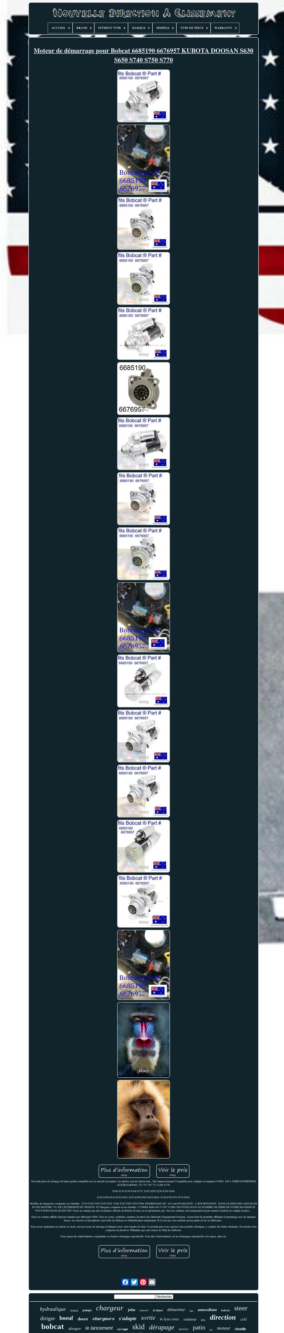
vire (191, 1310)
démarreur (176, 1309)
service (183, 1329)
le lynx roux (169, 1319)
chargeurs (103, 1319)
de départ (158, 1310)
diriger (47, 1318)
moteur (223, 1328)
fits (211, 1329)
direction (223, 1317)
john (131, 1310)
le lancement (99, 1328)
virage (122, 1329)
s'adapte (127, 1318)
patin (199, 1327)
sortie (148, 1317)
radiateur (190, 1319)
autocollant (207, 1309)
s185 (243, 1319)
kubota (225, 1310)
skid (138, 1327)
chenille (240, 1329)
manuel (144, 1310)
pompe (87, 1310)
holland (74, 1310)
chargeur (109, 1308)
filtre (203, 1319)
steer (240, 1308)
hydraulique (53, 1309)
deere (83, 1318)
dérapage (161, 1327)
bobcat (52, 1326)
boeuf (66, 1318)
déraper (74, 1328)
